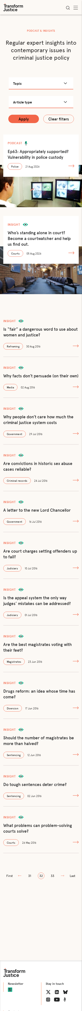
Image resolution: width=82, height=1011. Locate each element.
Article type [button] (22, 102)
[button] (9, 876)
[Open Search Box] (68, 7)
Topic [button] (17, 83)
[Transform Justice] (13, 7)
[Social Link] (48, 992)
